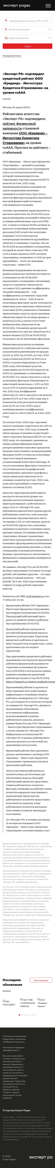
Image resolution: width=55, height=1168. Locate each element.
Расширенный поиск (12, 55)
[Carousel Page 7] (35, 1015)
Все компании (41, 980)
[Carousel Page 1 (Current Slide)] (19, 1015)
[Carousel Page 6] (33, 1015)
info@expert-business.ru (14, 1041)
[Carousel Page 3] (24, 1015)
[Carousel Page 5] (30, 1015)
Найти (27, 46)
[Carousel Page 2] (22, 1015)
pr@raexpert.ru (35, 596)
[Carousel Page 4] (27, 1015)
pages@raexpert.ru (11, 1049)
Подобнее (7, 1097)
